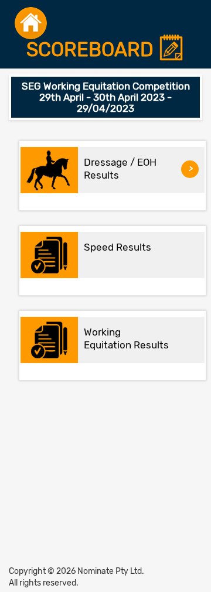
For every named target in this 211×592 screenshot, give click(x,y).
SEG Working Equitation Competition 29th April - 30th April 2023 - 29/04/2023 (106, 97)
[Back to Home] (31, 23)
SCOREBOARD (92, 50)
